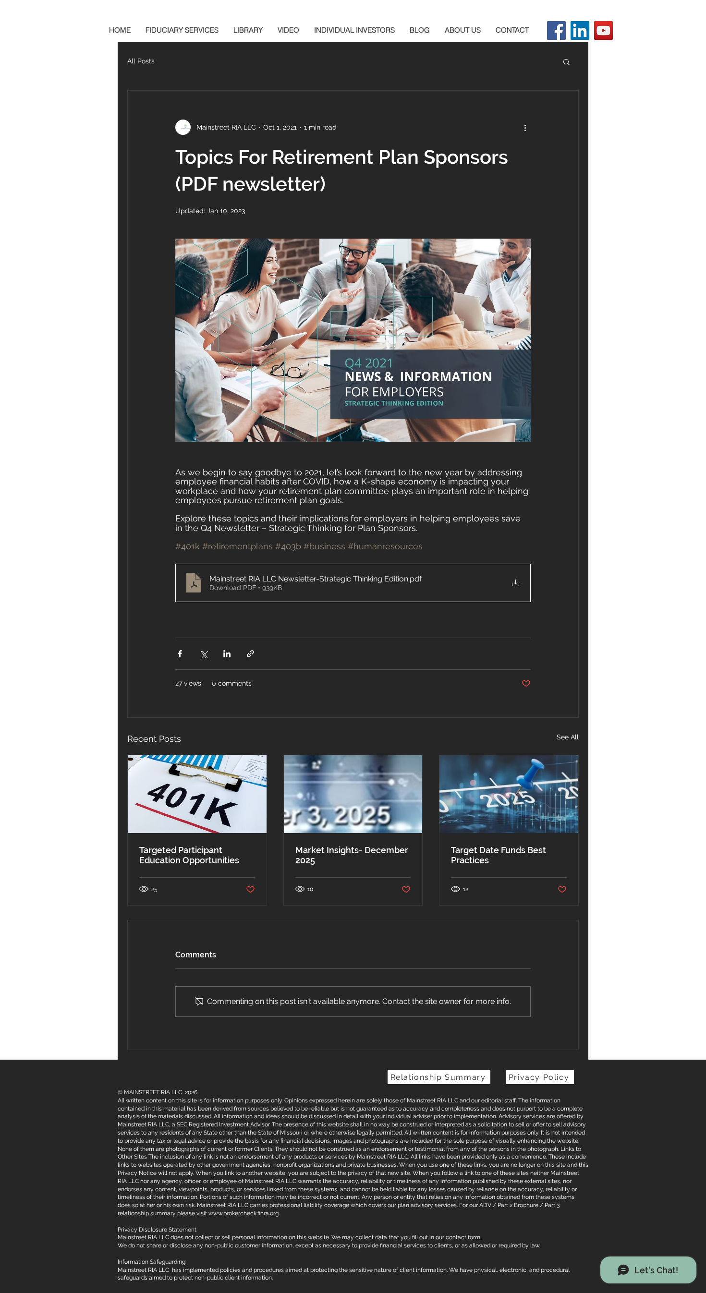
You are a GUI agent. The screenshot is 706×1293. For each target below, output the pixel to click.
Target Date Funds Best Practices (498, 855)
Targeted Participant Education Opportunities (189, 855)
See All (568, 737)
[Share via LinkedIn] (226, 653)
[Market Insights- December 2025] (353, 794)
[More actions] (525, 127)
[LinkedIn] (580, 30)
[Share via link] (250, 653)
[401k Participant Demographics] (197, 794)
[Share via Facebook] (179, 653)
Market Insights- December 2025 (351, 855)
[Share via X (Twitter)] (203, 653)
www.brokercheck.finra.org (243, 1213)
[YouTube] (603, 30)
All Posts (141, 61)
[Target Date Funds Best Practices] (508, 794)
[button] (566, 61)
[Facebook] (556, 30)
